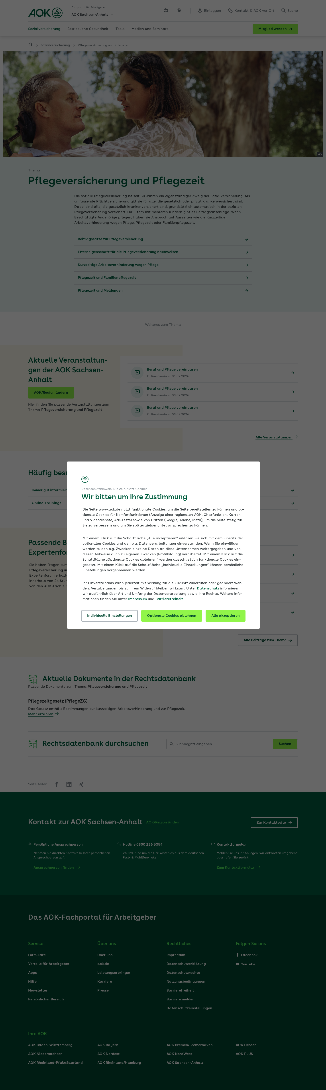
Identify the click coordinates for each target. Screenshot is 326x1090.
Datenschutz (208, 588)
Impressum (137, 599)
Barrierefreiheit (169, 599)
